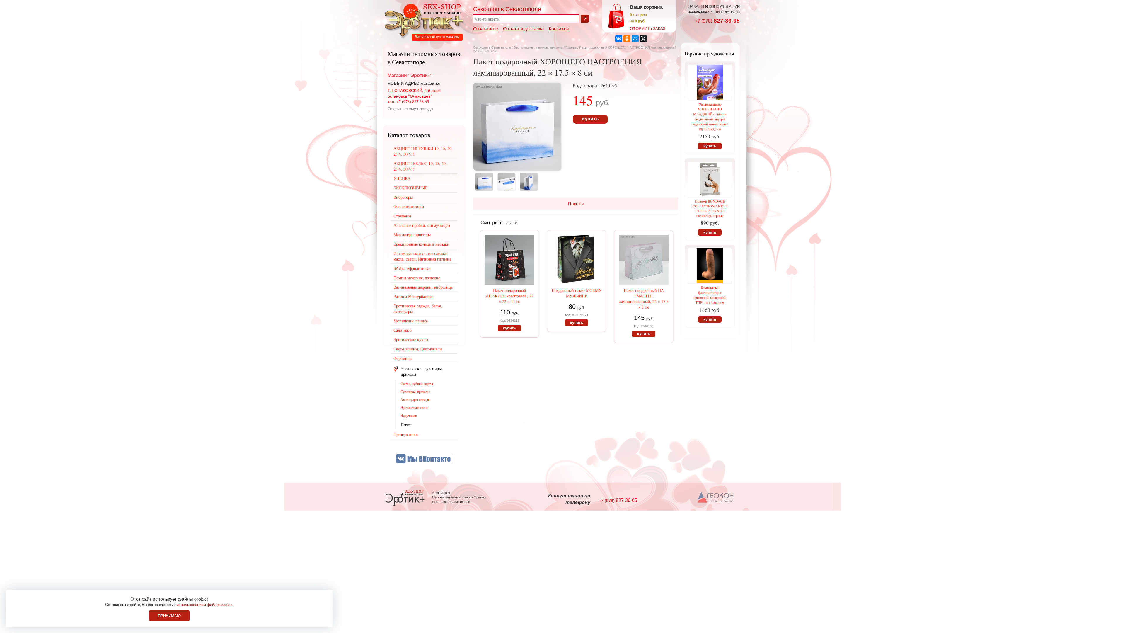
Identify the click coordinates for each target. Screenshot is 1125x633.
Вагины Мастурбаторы (413, 296)
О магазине (485, 28)
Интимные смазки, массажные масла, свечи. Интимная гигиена (422, 256)
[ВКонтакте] (618, 38)
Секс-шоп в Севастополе (492, 47)
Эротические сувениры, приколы (538, 47)
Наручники (408, 415)
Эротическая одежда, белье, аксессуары (417, 308)
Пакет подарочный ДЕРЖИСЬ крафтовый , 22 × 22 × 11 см (509, 295)
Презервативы (405, 434)
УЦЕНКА (401, 178)
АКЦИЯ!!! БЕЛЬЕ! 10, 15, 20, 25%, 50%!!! (420, 166)
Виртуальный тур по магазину (437, 36)
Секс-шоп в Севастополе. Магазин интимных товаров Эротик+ (422, 20)
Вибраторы (403, 197)
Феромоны (402, 358)
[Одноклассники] (626, 38)
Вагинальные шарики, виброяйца (423, 287)
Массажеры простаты (412, 234)
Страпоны (402, 216)
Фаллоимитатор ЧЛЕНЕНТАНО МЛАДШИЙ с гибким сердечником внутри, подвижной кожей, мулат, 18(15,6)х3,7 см (710, 116)
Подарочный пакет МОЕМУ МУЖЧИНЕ (576, 293)
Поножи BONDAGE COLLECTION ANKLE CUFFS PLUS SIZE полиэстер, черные (710, 208)
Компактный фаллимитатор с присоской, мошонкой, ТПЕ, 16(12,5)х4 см (709, 295)
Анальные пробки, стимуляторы (421, 225)
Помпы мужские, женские (416, 277)
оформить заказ (647, 28)
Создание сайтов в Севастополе (716, 497)
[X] (643, 38)
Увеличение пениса (410, 321)
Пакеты (571, 47)
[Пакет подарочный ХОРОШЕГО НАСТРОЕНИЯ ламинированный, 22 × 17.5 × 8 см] (517, 169)
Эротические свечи (414, 407)
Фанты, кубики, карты (416, 383)
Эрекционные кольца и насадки (421, 244)
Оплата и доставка (523, 28)
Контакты (559, 28)
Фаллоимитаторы (408, 206)
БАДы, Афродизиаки (412, 268)
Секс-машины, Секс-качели (417, 349)
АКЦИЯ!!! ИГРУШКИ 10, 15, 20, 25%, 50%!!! (423, 151)
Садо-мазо (402, 330)
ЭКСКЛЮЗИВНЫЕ (410, 187)
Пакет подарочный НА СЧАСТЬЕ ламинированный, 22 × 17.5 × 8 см (644, 298)
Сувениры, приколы (415, 391)
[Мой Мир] (635, 38)
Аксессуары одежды (415, 399)
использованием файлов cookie (204, 604)
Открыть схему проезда (410, 108)
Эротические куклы (410, 339)
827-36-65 (717, 21)
